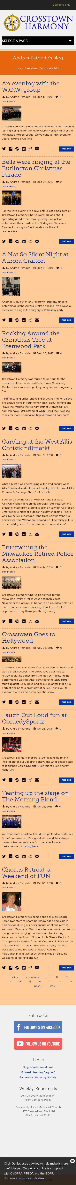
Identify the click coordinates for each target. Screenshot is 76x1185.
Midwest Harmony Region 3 (38, 1072)
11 (57, 977)
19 (70, 981)
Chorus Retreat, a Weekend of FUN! (27, 872)
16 (40, 981)
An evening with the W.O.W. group (31, 86)
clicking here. (31, 846)
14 (19, 981)
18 (60, 981)
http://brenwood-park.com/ (52, 415)
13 (9, 981)
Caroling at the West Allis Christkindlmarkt (37, 444)
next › (37, 986)
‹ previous (32, 977)
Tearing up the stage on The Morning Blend (35, 796)
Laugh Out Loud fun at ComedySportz (34, 718)
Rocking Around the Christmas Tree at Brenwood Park (31, 339)
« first (15, 977)
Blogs (19, 68)
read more (66, 149)
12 (66, 977)
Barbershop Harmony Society (38, 1077)
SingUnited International (38, 1067)
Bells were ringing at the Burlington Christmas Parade (36, 168)
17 (50, 981)
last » (52, 986)
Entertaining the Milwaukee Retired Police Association (38, 554)
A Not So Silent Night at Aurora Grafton (35, 257)
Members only (61, 5)
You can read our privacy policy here (24, 1178)
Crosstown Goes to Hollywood (28, 637)
